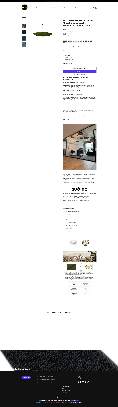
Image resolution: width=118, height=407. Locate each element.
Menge (64, 50)
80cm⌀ (79, 46)
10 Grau (81, 41)
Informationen (67, 7)
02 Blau (66, 41)
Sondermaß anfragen (68, 63)
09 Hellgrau (79, 41)
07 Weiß (74, 41)
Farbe (67, 39)
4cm (64, 35)
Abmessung (65, 44)
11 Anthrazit (84, 41)
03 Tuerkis (69, 41)
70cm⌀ (74, 46)
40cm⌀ (65, 46)
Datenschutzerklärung (66, 386)
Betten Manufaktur (40, 7)
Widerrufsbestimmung (66, 390)
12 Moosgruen (64, 41)
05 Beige (71, 41)
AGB (63, 388)
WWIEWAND (65, 17)
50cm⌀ (70, 46)
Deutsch (51, 396)
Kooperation (64, 392)
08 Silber (76, 41)
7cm (68, 35)
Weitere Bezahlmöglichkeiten (79, 74)
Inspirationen (75, 7)
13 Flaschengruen (86, 41)
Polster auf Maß (48, 7)
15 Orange (91, 41)
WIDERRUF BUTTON (66, 377)
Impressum (64, 384)
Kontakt (80, 7)
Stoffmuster (61, 7)
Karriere (63, 382)
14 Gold (89, 41)
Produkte (55, 7)
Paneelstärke (66, 33)
